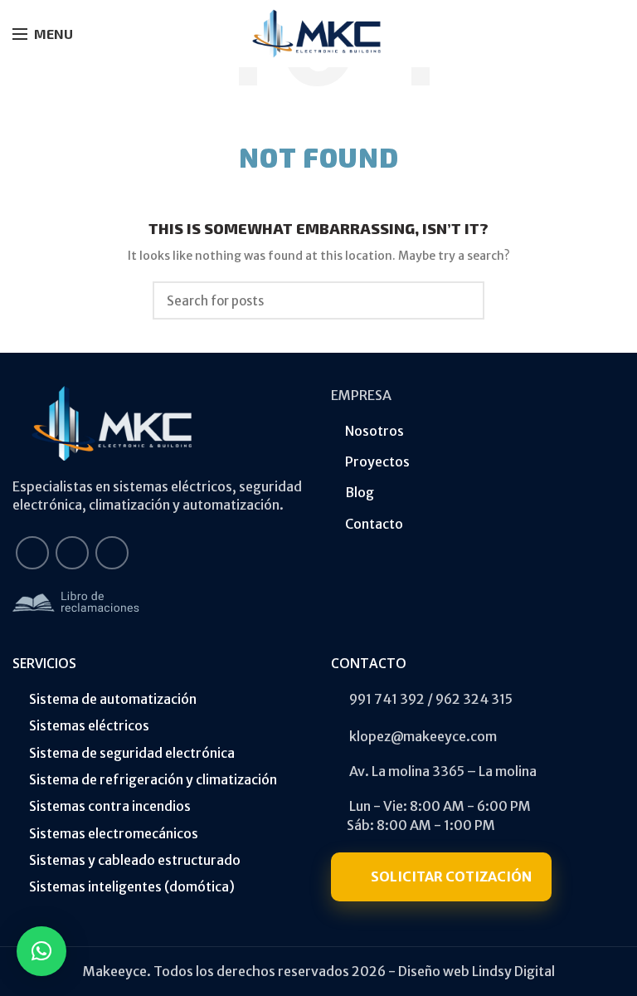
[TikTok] (112, 552)
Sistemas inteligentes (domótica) (132, 886)
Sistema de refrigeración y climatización (153, 779)
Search (462, 300)
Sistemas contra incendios (110, 806)
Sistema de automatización (113, 699)
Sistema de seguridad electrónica (132, 753)
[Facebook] (32, 552)
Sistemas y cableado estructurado (135, 860)
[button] (41, 951)
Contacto (374, 523)
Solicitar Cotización (451, 876)
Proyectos (377, 461)
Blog (359, 492)
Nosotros (374, 430)
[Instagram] (72, 552)
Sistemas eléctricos (89, 725)
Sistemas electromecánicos (113, 833)
